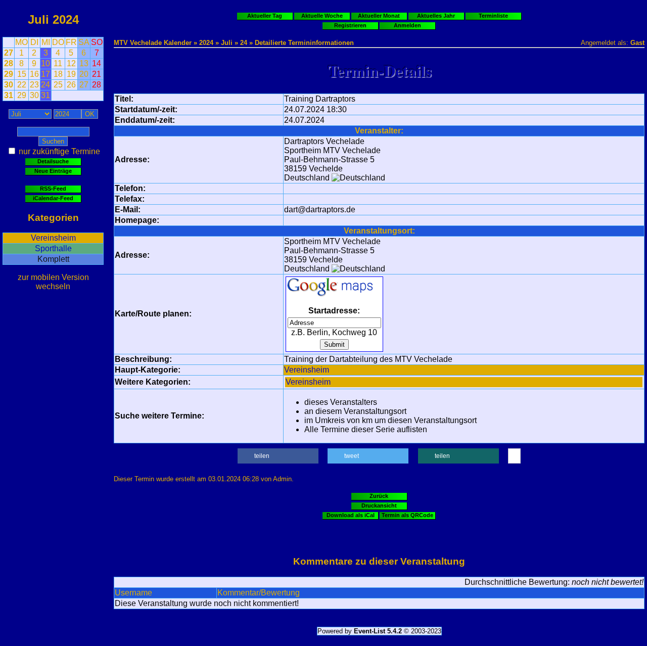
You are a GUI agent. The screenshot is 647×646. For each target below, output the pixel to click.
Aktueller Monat (379, 16)
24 (243, 43)
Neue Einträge (53, 171)
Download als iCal (351, 515)
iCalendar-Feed (53, 198)
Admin (282, 479)
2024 (66, 19)
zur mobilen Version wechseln (53, 282)
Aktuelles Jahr (436, 16)
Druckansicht (379, 505)
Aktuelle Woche (322, 16)
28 (8, 63)
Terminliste (493, 16)
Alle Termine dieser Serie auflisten (365, 429)
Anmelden (407, 25)
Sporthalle (53, 248)
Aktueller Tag (264, 16)
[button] (278, 456)
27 (8, 53)
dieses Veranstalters (340, 402)
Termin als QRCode (407, 515)
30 (8, 84)
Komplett (53, 259)
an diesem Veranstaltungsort (355, 411)
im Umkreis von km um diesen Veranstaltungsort (390, 420)
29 (8, 74)
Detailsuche (53, 161)
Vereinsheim (53, 238)
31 (8, 95)
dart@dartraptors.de (319, 209)
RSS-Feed (53, 189)
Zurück (378, 496)
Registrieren (350, 25)
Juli (38, 19)
